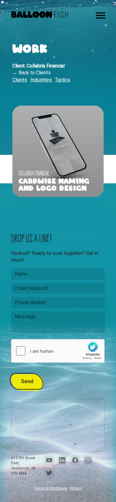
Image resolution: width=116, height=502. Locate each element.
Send (27, 381)
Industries (41, 80)
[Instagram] (88, 460)
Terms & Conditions (50, 488)
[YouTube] (49, 460)
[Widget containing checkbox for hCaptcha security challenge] (58, 351)
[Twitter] (49, 473)
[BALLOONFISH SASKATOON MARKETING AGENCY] (39, 15)
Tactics (62, 80)
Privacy (76, 488)
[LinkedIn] (62, 460)
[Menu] (100, 15)
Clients (19, 80)
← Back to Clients (31, 72)
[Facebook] (75, 460)
